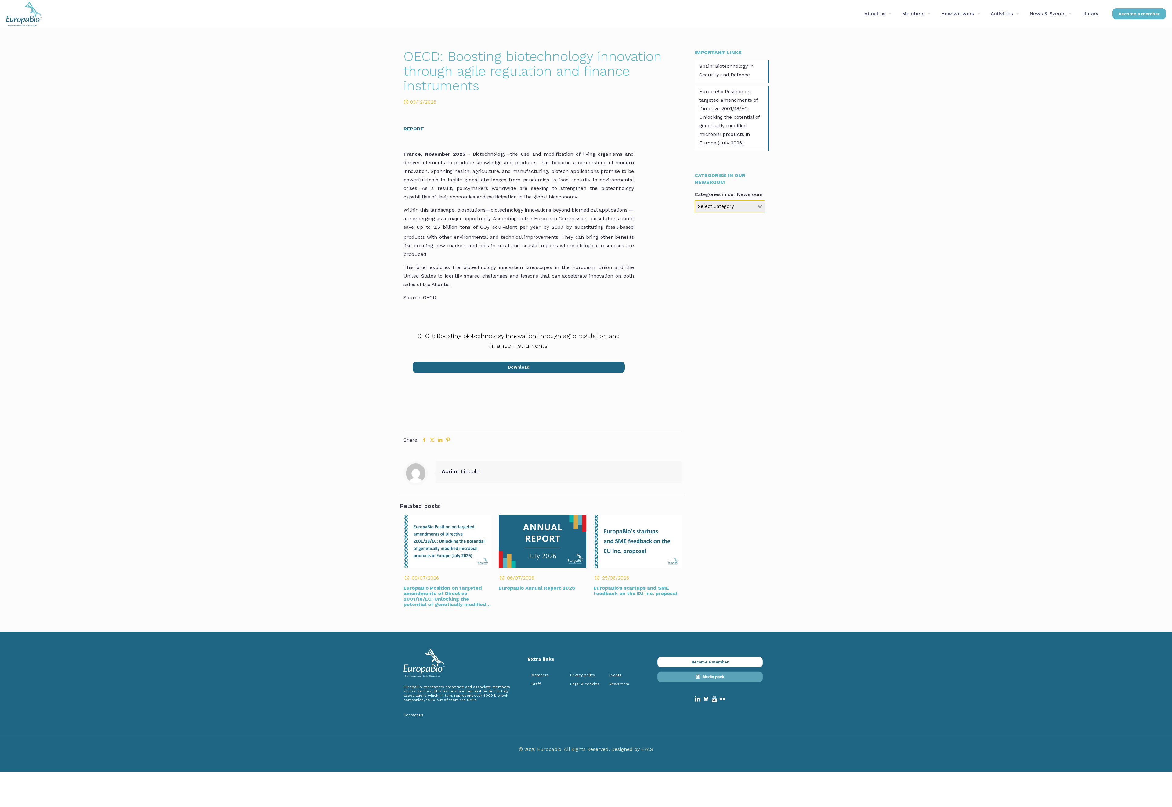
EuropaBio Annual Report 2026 (537, 588)
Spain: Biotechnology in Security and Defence (726, 70)
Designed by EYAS (632, 749)
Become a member (1139, 13)
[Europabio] (24, 13)
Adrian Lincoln (460, 471)
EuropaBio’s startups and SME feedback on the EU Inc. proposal (635, 590)
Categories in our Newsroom (729, 194)
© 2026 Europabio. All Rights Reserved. (565, 749)
